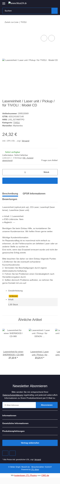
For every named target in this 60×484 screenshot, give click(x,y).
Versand (25, 141)
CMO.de (45, 475)
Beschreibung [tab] (10, 193)
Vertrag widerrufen (30, 443)
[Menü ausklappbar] (3, 2)
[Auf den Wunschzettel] (51, 38)
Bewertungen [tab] (9, 199)
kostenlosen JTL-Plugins (25, 475)
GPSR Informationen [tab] (34, 193)
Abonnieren (47, 405)
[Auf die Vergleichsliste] (44, 38)
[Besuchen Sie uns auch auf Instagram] (12, 453)
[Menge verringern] (5, 172)
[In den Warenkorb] (4, 31)
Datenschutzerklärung (13, 395)
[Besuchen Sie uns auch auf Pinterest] (5, 453)
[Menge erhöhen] (54, 172)
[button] (46, 3)
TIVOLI (16, 122)
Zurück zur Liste (11, 22)
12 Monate (13, 296)
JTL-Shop (35, 470)
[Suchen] (54, 11)
